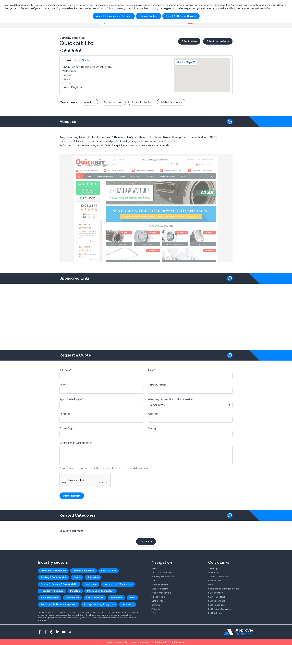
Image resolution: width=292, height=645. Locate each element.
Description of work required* (75, 442)
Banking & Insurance (83, 570)
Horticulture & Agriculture (117, 584)
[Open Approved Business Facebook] (39, 632)
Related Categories (171, 102)
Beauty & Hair (108, 570)
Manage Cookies (148, 16)
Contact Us (146, 541)
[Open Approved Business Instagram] (45, 632)
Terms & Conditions (219, 576)
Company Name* (157, 384)
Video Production (161, 592)
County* (153, 428)
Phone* (63, 384)
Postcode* (65, 413)
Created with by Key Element (170, 642)
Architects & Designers (53, 570)
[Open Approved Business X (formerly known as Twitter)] (70, 632)
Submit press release (218, 41)
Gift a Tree (157, 600)
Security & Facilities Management (59, 604)
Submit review (189, 41)
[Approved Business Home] (239, 632)
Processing (116, 597)
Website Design (159, 584)
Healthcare (90, 584)
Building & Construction (54, 577)
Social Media (158, 596)
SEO (153, 580)
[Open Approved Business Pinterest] (51, 632)
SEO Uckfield (215, 613)
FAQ (153, 613)
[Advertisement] (146, 315)
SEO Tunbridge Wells (219, 609)
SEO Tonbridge (216, 604)
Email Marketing (159, 588)
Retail (132, 597)
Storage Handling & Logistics (99, 604)
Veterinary (127, 604)
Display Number (82, 60)
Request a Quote (141, 102)
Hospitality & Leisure (52, 590)
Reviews (155, 604)
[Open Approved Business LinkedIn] (57, 632)
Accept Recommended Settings (113, 16)
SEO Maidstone (216, 596)
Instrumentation (50, 597)
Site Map (213, 568)
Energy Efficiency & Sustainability (59, 584)
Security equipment (71, 530)
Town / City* (66, 428)
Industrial (75, 590)
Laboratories (72, 597)
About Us (89, 102)
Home (154, 568)
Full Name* (65, 370)
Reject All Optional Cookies (181, 16)
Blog (210, 584)
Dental (77, 577)
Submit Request (71, 495)
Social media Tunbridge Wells (223, 588)
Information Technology (100, 590)
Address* (153, 413)
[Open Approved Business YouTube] (64, 632)
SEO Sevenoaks (216, 600)
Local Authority (95, 597)
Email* (151, 370)
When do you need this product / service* (171, 399)
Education (93, 577)
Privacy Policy (106, 8)
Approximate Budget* (71, 399)
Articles (155, 609)
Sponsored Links (113, 102)
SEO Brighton (215, 592)
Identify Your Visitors (163, 576)
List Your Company (161, 572)
